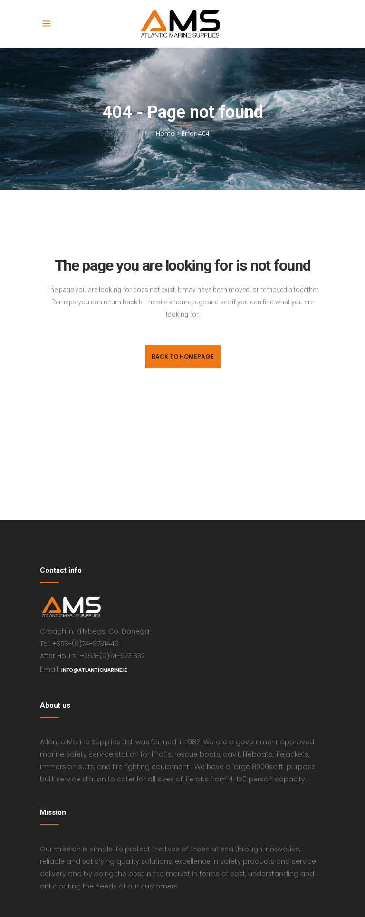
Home (165, 133)
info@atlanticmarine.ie (94, 669)
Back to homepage (183, 356)
